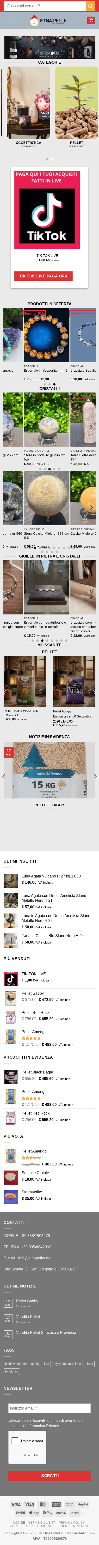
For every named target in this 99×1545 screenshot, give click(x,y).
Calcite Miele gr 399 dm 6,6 (71, 533)
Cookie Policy (22, 1526)
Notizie (19, 1522)
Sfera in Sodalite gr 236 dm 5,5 (25, 457)
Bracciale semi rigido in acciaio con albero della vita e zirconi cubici (72, 627)
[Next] (93, 109)
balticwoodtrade (16, 1364)
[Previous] (6, 109)
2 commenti (26, 1306)
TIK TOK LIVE (47, 256)
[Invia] (90, 6)
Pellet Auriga (62, 711)
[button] (8, 20)
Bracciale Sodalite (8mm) (69, 370)
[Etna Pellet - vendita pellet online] (49, 20)
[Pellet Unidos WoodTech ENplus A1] (25, 681)
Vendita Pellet (28, 1317)
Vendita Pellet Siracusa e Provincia (46, 1332)
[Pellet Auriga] (74, 681)
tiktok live (12, 1371)
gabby (35, 1364)
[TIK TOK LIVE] (47, 210)
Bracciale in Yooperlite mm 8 (25, 370)
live (46, 1364)
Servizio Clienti (42, 1522)
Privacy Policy (72, 1522)
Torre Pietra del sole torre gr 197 (71, 457)
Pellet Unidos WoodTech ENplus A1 (21, 713)
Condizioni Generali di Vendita (63, 1526)
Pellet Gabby (49, 805)
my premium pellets (67, 1364)
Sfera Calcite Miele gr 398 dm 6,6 (26, 536)
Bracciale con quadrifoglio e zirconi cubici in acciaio (25, 625)
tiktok (89, 1364)
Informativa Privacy (42, 1426)
